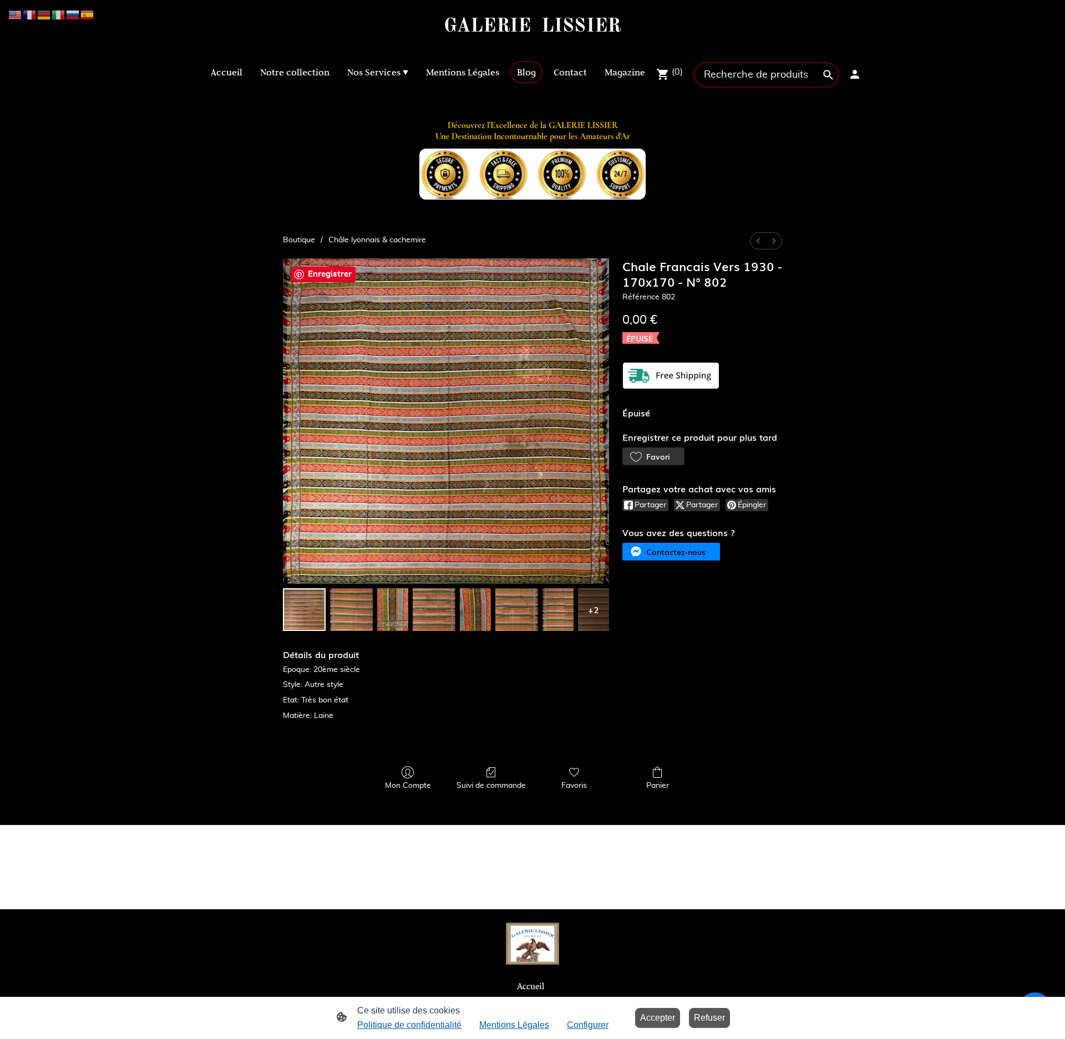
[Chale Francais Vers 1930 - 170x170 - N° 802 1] (351, 609)
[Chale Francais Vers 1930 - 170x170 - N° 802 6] (558, 609)
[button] (653, 456)
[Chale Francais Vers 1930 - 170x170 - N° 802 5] (516, 609)
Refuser (709, 1017)
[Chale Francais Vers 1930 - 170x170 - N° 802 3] (434, 609)
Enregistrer (330, 274)
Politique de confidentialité (409, 1025)
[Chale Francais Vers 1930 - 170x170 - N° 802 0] (304, 609)
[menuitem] (758, 241)
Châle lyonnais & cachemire (377, 240)
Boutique (299, 240)
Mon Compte (408, 786)
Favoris (574, 786)
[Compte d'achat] (854, 74)
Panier (657, 786)
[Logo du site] (532, 47)
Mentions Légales (514, 1025)
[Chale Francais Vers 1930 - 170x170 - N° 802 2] (392, 609)
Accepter (657, 1017)
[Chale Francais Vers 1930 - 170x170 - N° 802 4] (475, 609)
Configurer (587, 1025)
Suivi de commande (491, 786)
